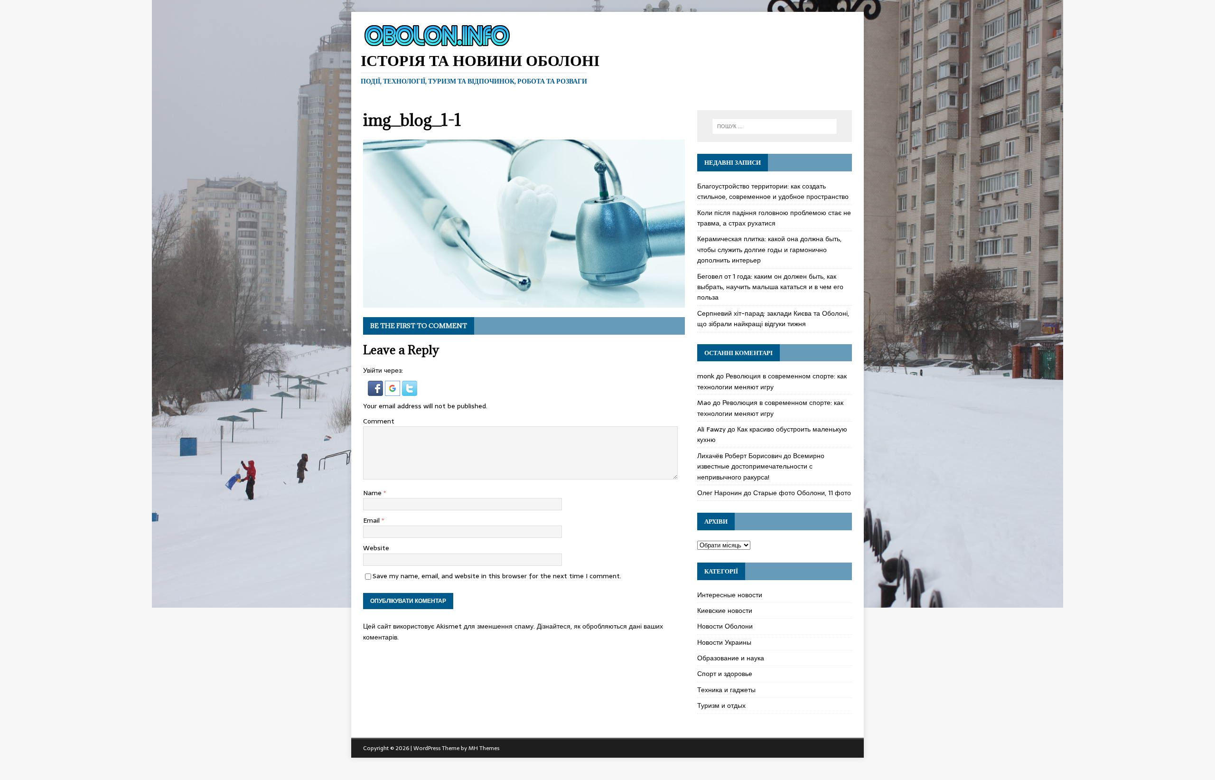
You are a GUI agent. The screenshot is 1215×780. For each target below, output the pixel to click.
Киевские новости (724, 610)
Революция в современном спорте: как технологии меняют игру (772, 381)
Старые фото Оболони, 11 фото (802, 493)
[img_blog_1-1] (524, 302)
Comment (378, 421)
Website (376, 548)
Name (373, 493)
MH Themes (483, 748)
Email (372, 520)
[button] (376, 390)
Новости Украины (724, 642)
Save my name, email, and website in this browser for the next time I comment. (497, 576)
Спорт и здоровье (724, 673)
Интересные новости (729, 595)
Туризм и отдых (721, 705)
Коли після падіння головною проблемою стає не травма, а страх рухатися (774, 217)
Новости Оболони (725, 626)
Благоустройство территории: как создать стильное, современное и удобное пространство (773, 191)
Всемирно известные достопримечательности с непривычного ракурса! (760, 466)
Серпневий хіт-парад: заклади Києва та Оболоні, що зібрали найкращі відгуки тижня (773, 318)
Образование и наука (730, 658)
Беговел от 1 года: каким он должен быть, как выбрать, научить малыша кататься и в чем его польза (770, 287)
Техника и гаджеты (726, 690)
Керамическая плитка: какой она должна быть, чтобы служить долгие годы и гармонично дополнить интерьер (769, 249)
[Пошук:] (774, 126)
